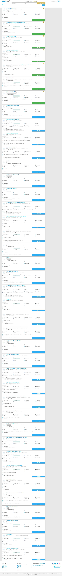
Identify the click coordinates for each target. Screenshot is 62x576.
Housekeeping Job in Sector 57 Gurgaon (12, 105)
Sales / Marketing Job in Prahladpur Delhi (12, 174)
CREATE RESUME (42, 563)
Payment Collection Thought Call (11, 188)
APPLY (44, 5)
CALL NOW (38, 33)
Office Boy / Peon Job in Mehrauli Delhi (12, 548)
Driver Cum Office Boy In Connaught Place (12, 382)
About (33, 565)
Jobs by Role (19, 563)
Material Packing (9, 534)
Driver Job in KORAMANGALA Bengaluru (12, 354)
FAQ (42, 565)
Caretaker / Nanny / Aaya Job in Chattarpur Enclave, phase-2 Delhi (16, 437)
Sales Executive (8, 299)
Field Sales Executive (9, 257)
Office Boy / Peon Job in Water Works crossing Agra (14, 465)
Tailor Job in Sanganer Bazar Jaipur (11, 506)
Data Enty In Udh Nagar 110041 (11, 36)
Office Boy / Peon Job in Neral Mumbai (12, 50)
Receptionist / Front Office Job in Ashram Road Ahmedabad (15, 202)
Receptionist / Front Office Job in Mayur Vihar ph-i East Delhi (15, 285)
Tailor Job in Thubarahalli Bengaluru (12, 133)
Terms (38, 565)
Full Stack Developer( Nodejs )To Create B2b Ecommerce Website (16, 368)
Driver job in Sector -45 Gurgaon (11, 8)
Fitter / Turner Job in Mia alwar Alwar (12, 423)
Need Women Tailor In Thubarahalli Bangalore (13, 340)
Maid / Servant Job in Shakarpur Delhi (12, 271)
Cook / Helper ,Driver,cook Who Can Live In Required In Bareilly (16, 216)
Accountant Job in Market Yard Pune (12, 520)
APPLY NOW (39, 172)
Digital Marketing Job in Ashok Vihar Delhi (12, 119)
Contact (36, 565)
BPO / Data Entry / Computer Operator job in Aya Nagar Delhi (15, 22)
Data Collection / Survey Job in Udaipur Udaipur (13, 451)
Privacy (40, 565)
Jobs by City (4, 563)
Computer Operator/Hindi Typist (11, 91)
